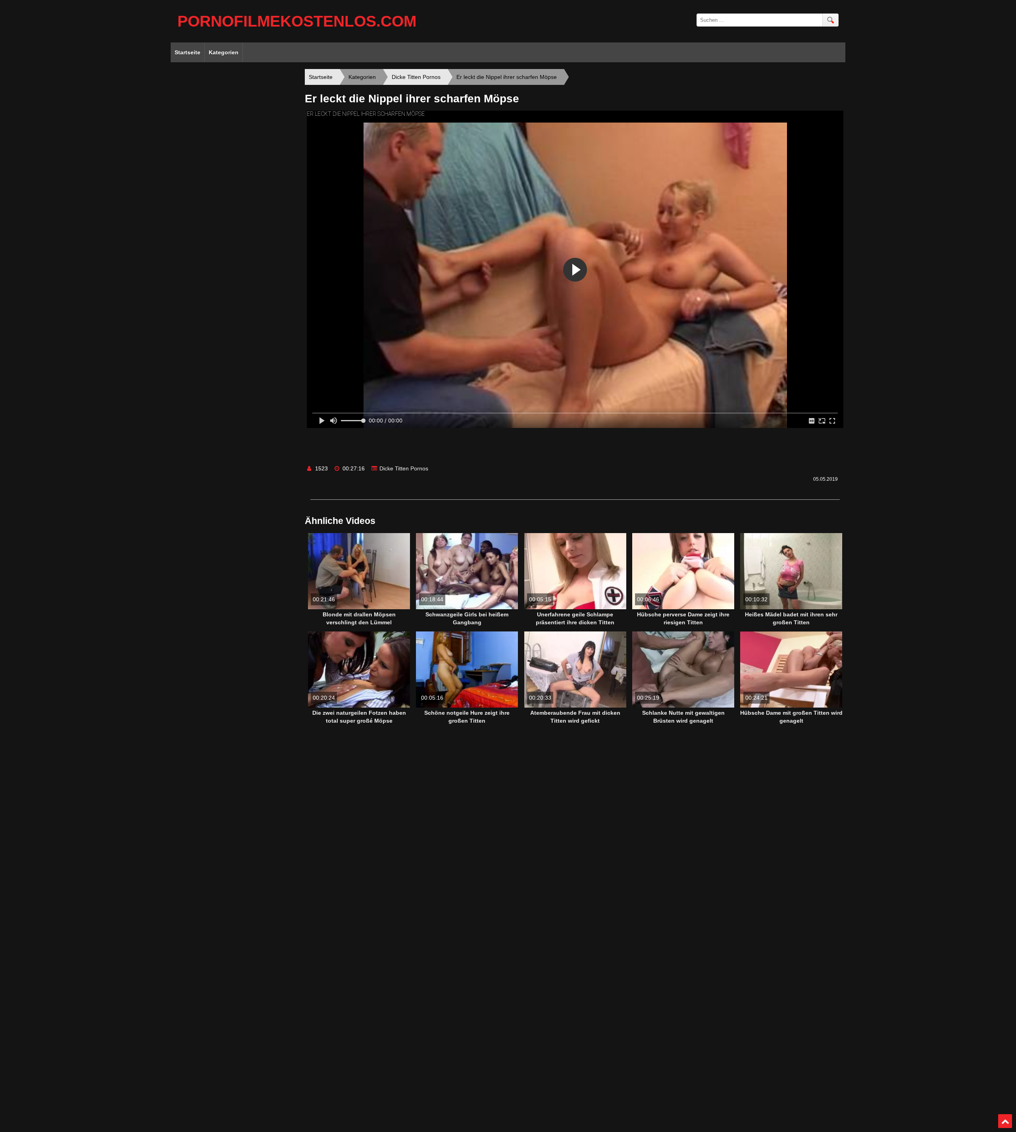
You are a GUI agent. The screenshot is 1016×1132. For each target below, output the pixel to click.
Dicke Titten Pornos (403, 468)
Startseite (187, 52)
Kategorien (224, 52)
